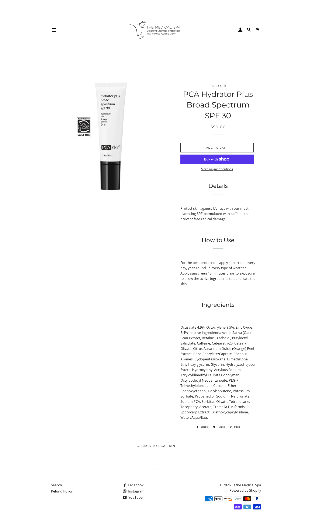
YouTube (135, 497)
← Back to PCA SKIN (156, 446)
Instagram (136, 491)
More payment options (217, 169)
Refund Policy (62, 491)
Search (56, 485)
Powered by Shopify (245, 490)
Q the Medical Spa (246, 485)
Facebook (135, 485)
